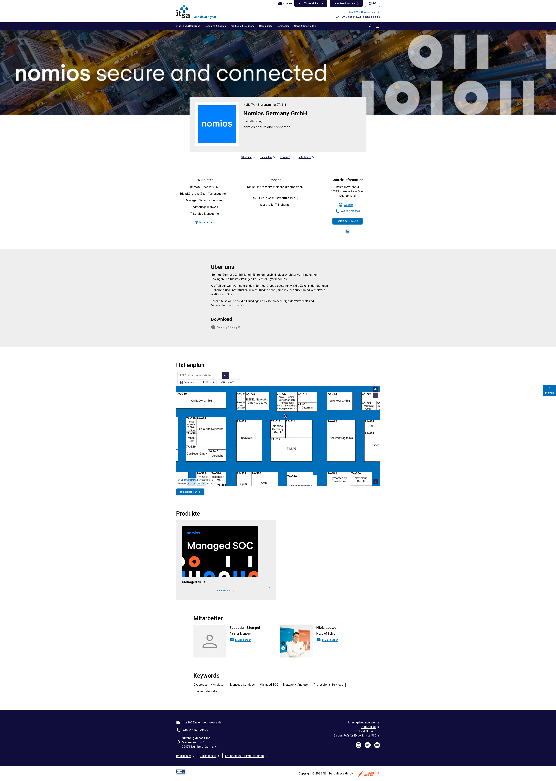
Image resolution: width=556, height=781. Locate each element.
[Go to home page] (200, 11)
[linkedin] (347, 231)
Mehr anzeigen (205, 222)
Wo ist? (209, 382)
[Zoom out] (375, 395)
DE (372, 3)
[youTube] (377, 745)
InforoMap (199, 483)
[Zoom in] (375, 389)
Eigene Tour (230, 382)
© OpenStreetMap (188, 479)
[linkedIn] (368, 745)
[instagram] (358, 745)
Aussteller (189, 382)
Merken (549, 390)
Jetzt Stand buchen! (344, 3)
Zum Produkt (224, 590)
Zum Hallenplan (188, 492)
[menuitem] (190, 26)
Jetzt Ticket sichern (309, 3)
